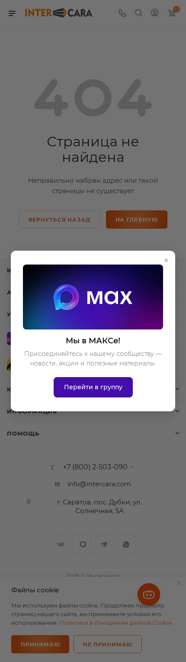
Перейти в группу (93, 387)
